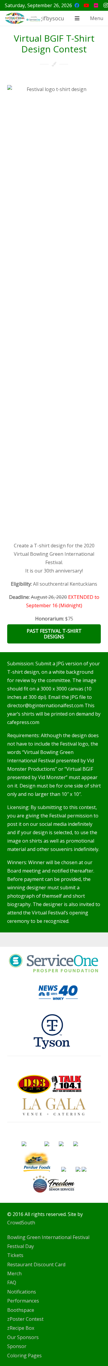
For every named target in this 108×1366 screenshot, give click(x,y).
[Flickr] (96, 5)
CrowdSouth (21, 1222)
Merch (14, 1273)
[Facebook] (77, 5)
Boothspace (20, 1310)
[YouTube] (86, 5)
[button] (77, 18)
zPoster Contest (25, 1319)
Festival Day (20, 1246)
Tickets (15, 1255)
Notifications (21, 1291)
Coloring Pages (24, 1355)
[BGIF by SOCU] (23, 18)
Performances (23, 1300)
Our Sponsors (23, 1337)
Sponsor (16, 1346)
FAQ (11, 1282)
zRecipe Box (20, 1328)
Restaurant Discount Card (36, 1264)
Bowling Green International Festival (48, 1237)
